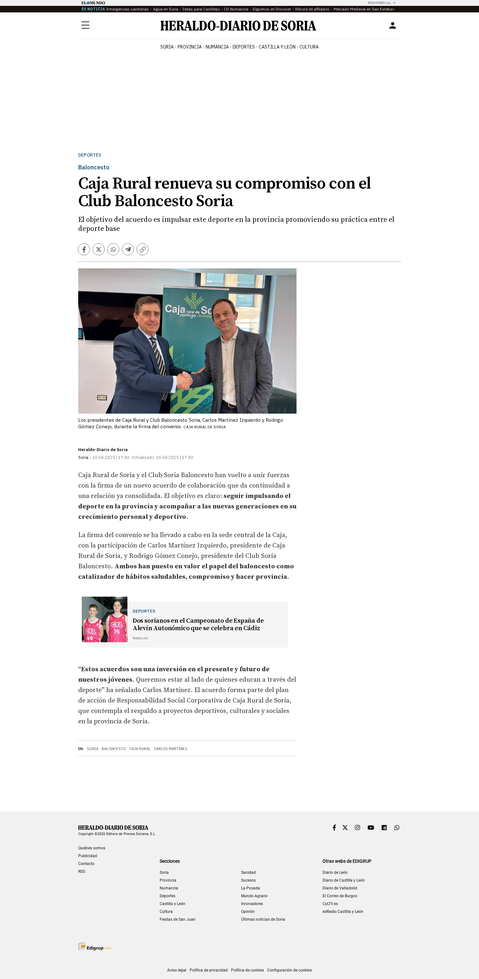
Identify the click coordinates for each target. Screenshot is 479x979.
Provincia (168, 880)
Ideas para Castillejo (201, 9)
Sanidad (248, 872)
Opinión (248, 911)
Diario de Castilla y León (344, 880)
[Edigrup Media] (94, 946)
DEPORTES (244, 47)
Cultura (166, 911)
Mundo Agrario (254, 896)
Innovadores (252, 903)
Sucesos (248, 880)
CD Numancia (236, 9)
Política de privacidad (209, 970)
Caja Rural (140, 748)
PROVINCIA (190, 47)
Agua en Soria (165, 9)
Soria (92, 748)
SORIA (167, 47)
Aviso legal (176, 970)
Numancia (169, 888)
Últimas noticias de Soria (263, 919)
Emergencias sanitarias (128, 9)
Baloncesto (114, 748)
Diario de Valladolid (340, 888)
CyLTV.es (330, 903)
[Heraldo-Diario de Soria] (238, 26)
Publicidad (87, 856)
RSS (81, 871)
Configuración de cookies (289, 970)
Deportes (89, 155)
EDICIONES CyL (379, 3)
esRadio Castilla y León (343, 911)
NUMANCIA (217, 47)
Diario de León (335, 872)
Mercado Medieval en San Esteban (364, 9)
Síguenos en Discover (272, 9)
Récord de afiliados (312, 9)
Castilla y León (172, 903)
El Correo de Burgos (340, 896)
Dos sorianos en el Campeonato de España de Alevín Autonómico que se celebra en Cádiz (198, 624)
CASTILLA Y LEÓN (277, 47)
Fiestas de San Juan (178, 919)
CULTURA (309, 47)
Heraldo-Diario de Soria (103, 449)
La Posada (250, 888)
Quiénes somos (91, 848)
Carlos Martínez (170, 748)
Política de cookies (247, 970)
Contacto (86, 863)
